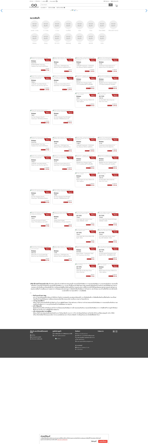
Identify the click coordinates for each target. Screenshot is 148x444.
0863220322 (81, 339)
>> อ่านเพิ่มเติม (82, 290)
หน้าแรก (31, 1)
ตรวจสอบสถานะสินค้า (36, 337)
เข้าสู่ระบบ (107, 1)
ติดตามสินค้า (53, 1)
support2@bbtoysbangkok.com (86, 341)
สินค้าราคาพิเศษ (60, 8)
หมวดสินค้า (43, 8)
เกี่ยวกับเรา (37, 1)
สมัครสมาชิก (115, 1)
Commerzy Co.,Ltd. (85, 347)
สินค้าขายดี (50, 8)
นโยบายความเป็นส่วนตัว (62, 440)
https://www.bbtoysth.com (82, 333)
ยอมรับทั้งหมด (102, 441)
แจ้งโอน (44, 1)
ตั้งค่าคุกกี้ (93, 441)
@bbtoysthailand (61, 335)
